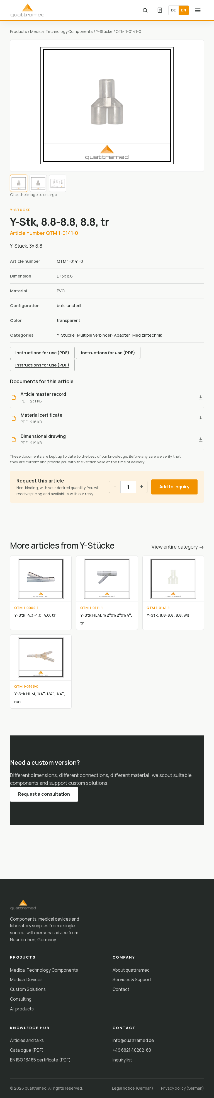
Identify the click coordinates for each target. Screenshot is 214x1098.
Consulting (20, 999)
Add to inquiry (174, 487)
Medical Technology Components (61, 31)
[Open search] (145, 10)
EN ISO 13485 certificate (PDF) (40, 1060)
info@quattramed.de (133, 1040)
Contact (121, 989)
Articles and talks (27, 1040)
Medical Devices (26, 979)
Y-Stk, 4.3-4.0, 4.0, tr (34, 615)
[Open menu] (198, 10)
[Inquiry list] (160, 10)
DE (173, 10)
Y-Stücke (104, 31)
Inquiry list (122, 1060)
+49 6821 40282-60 (132, 1050)
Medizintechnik (147, 335)
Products (18, 31)
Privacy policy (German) (182, 1088)
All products (22, 1009)
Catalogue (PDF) (27, 1050)
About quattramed (131, 970)
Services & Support (132, 979)
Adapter (122, 335)
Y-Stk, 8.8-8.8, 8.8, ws (168, 615)
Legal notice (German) (132, 1088)
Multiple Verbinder (94, 335)
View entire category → (178, 546)
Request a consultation (44, 794)
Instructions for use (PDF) (42, 353)
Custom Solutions (28, 989)
